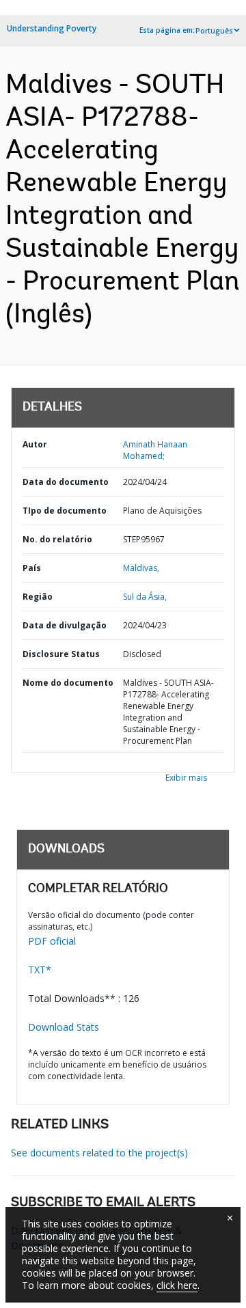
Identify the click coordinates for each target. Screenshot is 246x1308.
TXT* (39, 969)
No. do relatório (57, 539)
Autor (35, 444)
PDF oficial (52, 940)
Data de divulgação (65, 625)
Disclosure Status (61, 654)
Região (38, 596)
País (32, 568)
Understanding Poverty (51, 28)
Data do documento (66, 482)
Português (214, 31)
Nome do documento (68, 682)
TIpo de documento (65, 510)
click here (176, 1285)
